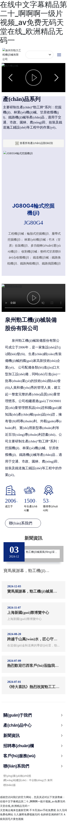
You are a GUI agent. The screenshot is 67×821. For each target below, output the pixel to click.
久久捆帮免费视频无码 (27, 814)
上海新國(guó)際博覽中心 (28, 612)
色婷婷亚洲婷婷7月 (52, 814)
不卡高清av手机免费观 (42, 810)
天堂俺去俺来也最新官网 (14, 810)
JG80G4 (33, 222)
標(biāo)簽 (9, 784)
